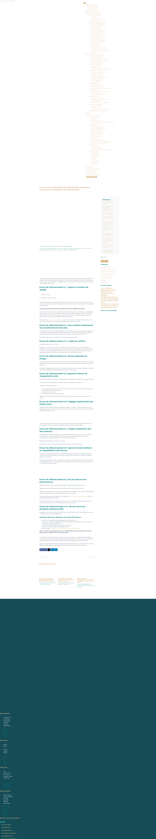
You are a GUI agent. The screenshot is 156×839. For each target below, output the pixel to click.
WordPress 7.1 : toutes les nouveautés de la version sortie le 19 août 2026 (110, 305)
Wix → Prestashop (96, 80)
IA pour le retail (91, 172)
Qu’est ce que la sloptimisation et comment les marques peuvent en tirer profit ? (85, 580)
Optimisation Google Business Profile (101, 149)
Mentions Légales (7, 725)
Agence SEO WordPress (98, 127)
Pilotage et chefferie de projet (98, 22)
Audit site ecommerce (97, 85)
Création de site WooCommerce (100, 59)
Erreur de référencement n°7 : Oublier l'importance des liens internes (108, 234)
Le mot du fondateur (93, 7)
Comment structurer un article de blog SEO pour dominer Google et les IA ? (47, 580)
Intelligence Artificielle (106, 276)
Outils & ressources (95, 43)
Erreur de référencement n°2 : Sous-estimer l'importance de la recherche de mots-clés (108, 208)
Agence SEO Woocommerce (99, 128)
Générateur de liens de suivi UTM (100, 49)
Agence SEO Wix (96, 136)
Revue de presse (92, 10)
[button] (2, 822)
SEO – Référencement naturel (108, 269)
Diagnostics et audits (96, 14)
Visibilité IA (93, 138)
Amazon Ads (95, 164)
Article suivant (93, 557)
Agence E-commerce (7, 806)
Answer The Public (54, 319)
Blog (65, 248)
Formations (6, 724)
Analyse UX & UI (96, 107)
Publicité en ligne (95, 151)
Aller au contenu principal (6, 1)
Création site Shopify (97, 57)
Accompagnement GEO (98, 139)
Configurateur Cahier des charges (100, 51)
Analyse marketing (96, 28)
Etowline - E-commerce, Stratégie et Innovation (51, 248)
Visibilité (88, 114)
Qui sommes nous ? (7, 717)
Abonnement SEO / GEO (98, 36)
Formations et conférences (98, 41)
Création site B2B (96, 62)
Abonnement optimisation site (99, 39)
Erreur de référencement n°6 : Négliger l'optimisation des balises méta (108, 228)
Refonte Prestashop (97, 65)
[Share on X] (49, 549)
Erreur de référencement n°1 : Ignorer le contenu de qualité (108, 203)
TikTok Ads (94, 160)
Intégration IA (89, 167)
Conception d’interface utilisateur (100, 109)
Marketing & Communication (108, 271)
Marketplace (104, 280)
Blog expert (95, 44)
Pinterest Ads (95, 162)
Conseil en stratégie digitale (98, 25)
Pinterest (5, 752)
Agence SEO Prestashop (98, 131)
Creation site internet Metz (98, 94)
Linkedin (55, 549)
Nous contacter (7, 774)
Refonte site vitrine (96, 93)
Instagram (5, 751)
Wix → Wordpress (96, 81)
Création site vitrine (95, 89)
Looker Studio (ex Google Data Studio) (78, 496)
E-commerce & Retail (106, 267)
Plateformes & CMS (105, 278)
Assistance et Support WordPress (100, 99)
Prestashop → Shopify (97, 75)
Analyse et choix (94, 83)
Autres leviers (94, 144)
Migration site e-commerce (97, 70)
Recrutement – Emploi (8, 776)
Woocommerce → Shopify (98, 77)
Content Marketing (67, 246)
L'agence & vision (90, 4)
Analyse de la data (96, 106)
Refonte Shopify (96, 67)
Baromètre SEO (96, 46)
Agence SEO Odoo (96, 135)
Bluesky (4, 757)
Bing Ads (94, 159)
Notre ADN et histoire (93, 6)
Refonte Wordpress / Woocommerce (101, 69)
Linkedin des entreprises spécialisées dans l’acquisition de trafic (65, 528)
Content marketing (97, 148)
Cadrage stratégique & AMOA (98, 23)
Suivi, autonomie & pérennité (98, 35)
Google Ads (95, 154)
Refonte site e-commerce (97, 64)
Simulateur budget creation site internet (102, 88)
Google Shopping (96, 156)
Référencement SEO (96, 115)
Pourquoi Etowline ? (93, 9)
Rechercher (104, 257)
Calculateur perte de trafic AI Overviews (102, 141)
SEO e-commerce (96, 123)
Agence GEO (5, 811)
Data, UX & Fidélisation (96, 104)
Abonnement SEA (96, 38)
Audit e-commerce (96, 15)
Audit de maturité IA (97, 20)
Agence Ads (6, 801)
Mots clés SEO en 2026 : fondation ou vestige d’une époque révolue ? (66, 580)
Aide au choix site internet (98, 86)
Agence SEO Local (96, 120)
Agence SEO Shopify (97, 130)
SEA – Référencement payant (108, 273)
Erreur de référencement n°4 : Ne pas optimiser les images (108, 218)
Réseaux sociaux (96, 146)
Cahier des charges (96, 33)
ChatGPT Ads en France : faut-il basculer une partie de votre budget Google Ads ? (110, 299)
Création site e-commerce (97, 54)
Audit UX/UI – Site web (97, 19)
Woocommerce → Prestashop (99, 72)
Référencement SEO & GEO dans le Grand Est (103, 122)
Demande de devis (91, 177)
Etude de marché (96, 27)
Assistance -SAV (6, 787)
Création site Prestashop (98, 56)
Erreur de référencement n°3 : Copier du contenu (108, 213)
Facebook (44, 549)
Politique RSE (6, 722)
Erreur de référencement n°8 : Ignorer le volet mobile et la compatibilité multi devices (108, 240)
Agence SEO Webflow (97, 133)
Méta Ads (94, 157)
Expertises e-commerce (92, 52)
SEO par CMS (94, 125)
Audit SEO (94, 17)
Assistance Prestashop (97, 98)
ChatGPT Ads (95, 152)
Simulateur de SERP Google (99, 48)
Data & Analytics (105, 282)
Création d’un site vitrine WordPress (101, 91)
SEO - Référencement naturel (74, 248)
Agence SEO (95, 117)
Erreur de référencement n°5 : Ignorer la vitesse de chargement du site (108, 223)
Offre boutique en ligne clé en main (101, 60)
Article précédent (42, 557)
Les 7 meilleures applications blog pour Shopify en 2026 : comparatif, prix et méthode (108, 291)
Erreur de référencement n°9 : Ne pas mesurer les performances (108, 246)
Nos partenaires (7, 719)
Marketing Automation (93, 175)
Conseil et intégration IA (93, 168)
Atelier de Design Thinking (98, 31)
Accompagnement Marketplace (98, 110)
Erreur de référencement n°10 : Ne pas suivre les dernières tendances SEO (108, 251)
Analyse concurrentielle (98, 30)
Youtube (5, 749)
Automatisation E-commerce (95, 173)
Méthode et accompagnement (93, 12)
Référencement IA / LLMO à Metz (100, 143)
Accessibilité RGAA (96, 101)
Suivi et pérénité (95, 96)
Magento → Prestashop (98, 73)
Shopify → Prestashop (97, 78)
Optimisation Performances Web (100, 102)
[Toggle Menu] (84, 3)
